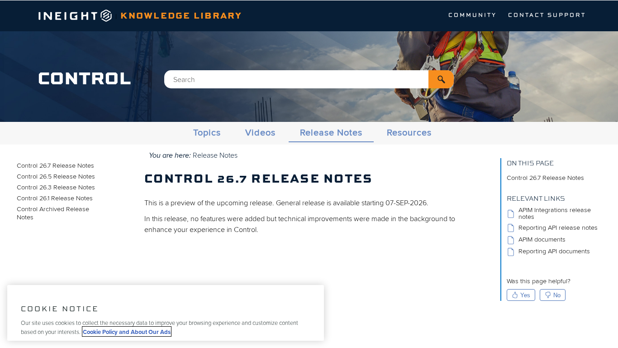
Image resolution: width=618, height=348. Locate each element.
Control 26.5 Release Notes (56, 176)
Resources (409, 132)
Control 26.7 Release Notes (55, 165)
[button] (441, 79)
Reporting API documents (554, 252)
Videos (260, 132)
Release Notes (331, 132)
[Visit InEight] (75, 19)
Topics (207, 132)
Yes (525, 295)
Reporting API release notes (558, 228)
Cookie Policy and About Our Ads (127, 331)
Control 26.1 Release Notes (55, 198)
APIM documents (542, 240)
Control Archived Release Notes (53, 213)
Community (472, 15)
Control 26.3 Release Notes (56, 187)
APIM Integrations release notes (554, 213)
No (557, 295)
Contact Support (547, 15)
